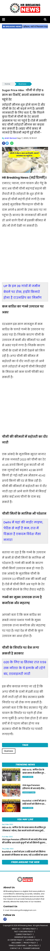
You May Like (25, 819)
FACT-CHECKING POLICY (23, 931)
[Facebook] (5, 919)
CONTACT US (15, 948)
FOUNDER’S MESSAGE (31, 948)
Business (22, 84)
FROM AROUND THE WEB (25, 862)
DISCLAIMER (16, 943)
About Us (9, 887)
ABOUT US (16, 929)
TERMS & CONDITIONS (17, 945)
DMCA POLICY (33, 945)
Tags (25, 745)
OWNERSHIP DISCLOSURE (23, 937)
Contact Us (10, 906)
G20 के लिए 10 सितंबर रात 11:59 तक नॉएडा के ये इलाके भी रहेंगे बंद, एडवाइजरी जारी (24, 668)
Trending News (25, 764)
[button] (3, 19)
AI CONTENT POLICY (15, 940)
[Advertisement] (25, 55)
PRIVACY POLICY (30, 943)
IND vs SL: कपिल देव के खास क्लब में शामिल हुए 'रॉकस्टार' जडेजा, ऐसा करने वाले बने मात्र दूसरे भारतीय (24, 830)
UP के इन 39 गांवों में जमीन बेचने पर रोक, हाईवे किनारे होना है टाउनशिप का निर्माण (22, 292)
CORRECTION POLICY (24, 934)
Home (7, 84)
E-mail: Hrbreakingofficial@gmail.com (19, 910)
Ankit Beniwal (11, 138)
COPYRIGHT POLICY (32, 940)
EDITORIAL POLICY (29, 929)
